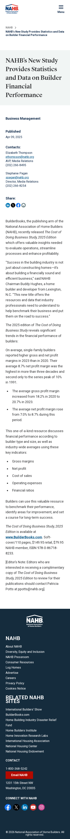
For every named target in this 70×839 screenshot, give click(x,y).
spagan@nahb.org (17, 177)
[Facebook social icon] (8, 807)
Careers (11, 678)
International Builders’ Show (24, 709)
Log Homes (13, 667)
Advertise (12, 673)
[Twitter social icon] (17, 807)
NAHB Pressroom (17, 657)
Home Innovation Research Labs (27, 735)
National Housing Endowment (25, 751)
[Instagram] (42, 807)
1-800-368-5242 (16, 768)
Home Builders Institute (21, 730)
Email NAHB (19, 775)
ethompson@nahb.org (20, 157)
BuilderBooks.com (17, 714)
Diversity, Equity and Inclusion (25, 652)
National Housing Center (21, 746)
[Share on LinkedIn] (8, 205)
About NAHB (14, 646)
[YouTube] (33, 807)
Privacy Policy (15, 683)
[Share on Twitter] (13, 205)
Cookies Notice (16, 688)
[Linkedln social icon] (25, 807)
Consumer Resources (20, 662)
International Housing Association (27, 741)
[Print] (23, 205)
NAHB (9, 27)
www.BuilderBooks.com (24, 537)
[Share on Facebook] (18, 205)
